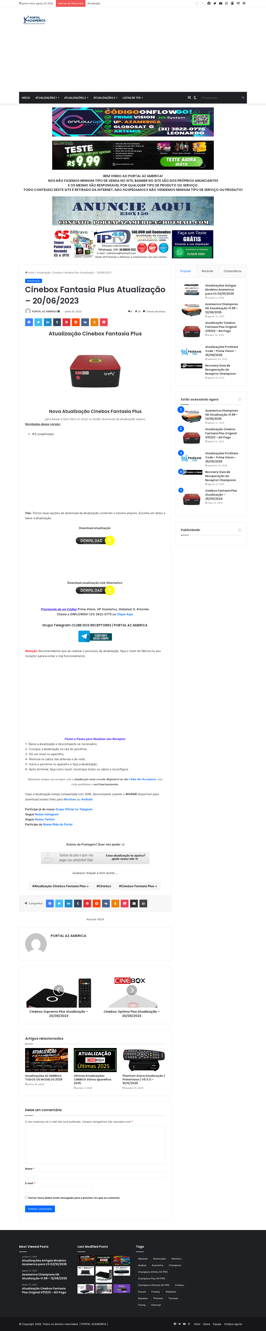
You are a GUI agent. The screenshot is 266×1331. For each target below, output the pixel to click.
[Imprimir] (143, 903)
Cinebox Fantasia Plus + (139, 886)
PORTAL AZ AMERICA (44, 311)
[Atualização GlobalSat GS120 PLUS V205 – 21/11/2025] (86, 1271)
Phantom (158, 1298)
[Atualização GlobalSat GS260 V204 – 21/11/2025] (86, 1289)
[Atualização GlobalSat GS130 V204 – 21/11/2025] (104, 1289)
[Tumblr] (57, 322)
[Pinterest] (66, 322)
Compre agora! (233, 1324)
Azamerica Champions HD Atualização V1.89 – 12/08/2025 (221, 308)
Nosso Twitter (45, 819)
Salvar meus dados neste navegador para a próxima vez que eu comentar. (74, 1197)
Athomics (176, 1258)
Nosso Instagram (47, 814)
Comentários (232, 271)
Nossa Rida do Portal (57, 824)
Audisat (142, 1265)
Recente (207, 271)
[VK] (85, 322)
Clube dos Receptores (142, 779)
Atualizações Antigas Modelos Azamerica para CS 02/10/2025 (220, 290)
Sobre (206, 1324)
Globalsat (171, 1291)
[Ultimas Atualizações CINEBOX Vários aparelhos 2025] (95, 1060)
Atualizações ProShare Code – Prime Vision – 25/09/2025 (221, 351)
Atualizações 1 (46, 97)
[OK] (94, 322)
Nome (29, 1168)
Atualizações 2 (75, 97)
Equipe (217, 1324)
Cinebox (105, 886)
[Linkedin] (48, 322)
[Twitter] (38, 322)
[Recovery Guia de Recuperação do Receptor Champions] (191, 366)
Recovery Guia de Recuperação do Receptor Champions (220, 370)
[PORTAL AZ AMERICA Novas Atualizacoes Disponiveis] (33, 20)
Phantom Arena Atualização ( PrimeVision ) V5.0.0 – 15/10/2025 (143, 1079)
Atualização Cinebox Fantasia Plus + (61, 886)
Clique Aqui (125, 614)
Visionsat (156, 1304)
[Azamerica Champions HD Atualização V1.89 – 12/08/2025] (191, 309)
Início (26, 97)
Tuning (141, 1304)
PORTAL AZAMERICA (93, 1324)
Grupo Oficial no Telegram (73, 809)
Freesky (155, 1291)
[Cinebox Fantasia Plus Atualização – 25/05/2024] (191, 499)
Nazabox (143, 1298)
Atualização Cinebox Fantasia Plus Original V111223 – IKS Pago (221, 327)
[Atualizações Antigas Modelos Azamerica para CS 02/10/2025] (191, 289)
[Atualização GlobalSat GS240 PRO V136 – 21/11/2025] (122, 1288)
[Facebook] (29, 322)
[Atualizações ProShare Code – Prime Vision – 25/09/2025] (191, 352)
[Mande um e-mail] (58, 311)
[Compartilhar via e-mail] (134, 903)
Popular (185, 271)
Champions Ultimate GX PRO (153, 1285)
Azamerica (157, 1265)
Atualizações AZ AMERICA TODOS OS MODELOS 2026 (43, 1077)
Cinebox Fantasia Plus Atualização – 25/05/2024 (221, 495)
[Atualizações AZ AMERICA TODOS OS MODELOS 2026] (46, 1060)
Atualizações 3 (104, 97)
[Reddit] (76, 322)
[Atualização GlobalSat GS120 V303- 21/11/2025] (104, 1274)
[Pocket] (104, 322)
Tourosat (173, 1298)
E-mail (30, 1183)
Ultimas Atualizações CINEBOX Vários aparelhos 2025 (92, 1079)
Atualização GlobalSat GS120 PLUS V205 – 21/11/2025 (120, 3)
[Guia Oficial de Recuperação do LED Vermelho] (122, 1260)
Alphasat (143, 1258)
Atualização (43, 272)
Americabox (159, 1258)
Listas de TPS (132, 97)
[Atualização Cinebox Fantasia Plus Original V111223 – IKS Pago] (191, 331)
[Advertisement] (133, 63)
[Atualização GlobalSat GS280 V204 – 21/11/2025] (122, 1271)
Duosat (142, 1291)
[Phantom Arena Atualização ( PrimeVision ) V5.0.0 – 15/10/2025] (143, 1060)
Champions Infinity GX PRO (153, 1271)
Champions (175, 1265)
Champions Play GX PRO (151, 1278)
